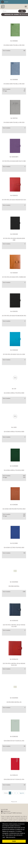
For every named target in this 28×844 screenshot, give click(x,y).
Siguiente (22, 793)
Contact (6, 1)
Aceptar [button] (14, 841)
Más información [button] (10, 837)
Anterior (6, 793)
